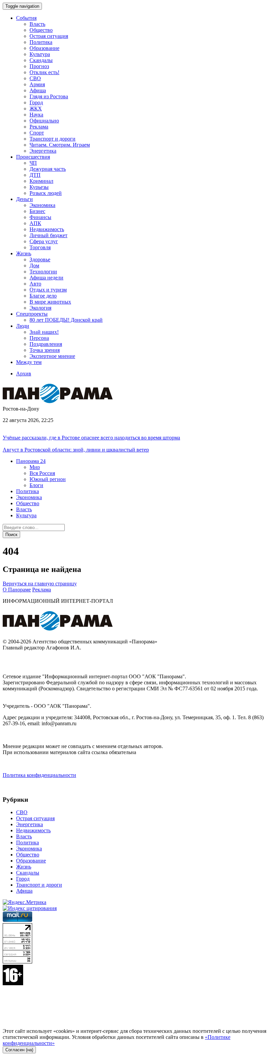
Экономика (42, 205)
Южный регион (48, 479)
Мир (35, 467)
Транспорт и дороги (52, 139)
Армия (37, 84)
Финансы (40, 217)
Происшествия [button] (33, 157)
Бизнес (37, 211)
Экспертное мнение (52, 356)
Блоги (36, 485)
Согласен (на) (19, 1049)
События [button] (26, 18)
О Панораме (17, 589)
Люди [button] (22, 326)
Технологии (43, 271)
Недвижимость (47, 229)
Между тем (29, 362)
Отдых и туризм (48, 290)
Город (36, 102)
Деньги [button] (24, 199)
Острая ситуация (49, 36)
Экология (40, 308)
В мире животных (50, 302)
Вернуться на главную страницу (40, 583)
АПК (35, 223)
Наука (36, 114)
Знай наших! (44, 332)
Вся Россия (42, 473)
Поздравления (46, 344)
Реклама (39, 126)
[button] (31, 461)
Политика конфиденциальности (39, 775)
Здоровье (40, 259)
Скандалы (41, 60)
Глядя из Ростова (49, 96)
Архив (23, 373)
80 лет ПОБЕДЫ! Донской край (66, 320)
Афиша (38, 90)
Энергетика (43, 151)
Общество (41, 30)
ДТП (35, 175)
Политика (41, 42)
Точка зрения (45, 350)
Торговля (40, 247)
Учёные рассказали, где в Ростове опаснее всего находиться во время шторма (91, 437)
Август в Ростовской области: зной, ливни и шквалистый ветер (76, 450)
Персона (39, 338)
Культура (40, 54)
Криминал (41, 181)
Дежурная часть (48, 169)
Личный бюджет (48, 235)
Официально (44, 120)
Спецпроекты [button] (32, 314)
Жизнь (23, 866)
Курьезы (39, 187)
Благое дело (43, 296)
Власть (37, 24)
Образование (44, 48)
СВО (35, 78)
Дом (34, 265)
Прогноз (39, 66)
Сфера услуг (44, 241)
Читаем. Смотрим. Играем (60, 145)
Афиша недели (46, 277)
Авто (35, 283)
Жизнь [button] (23, 253)
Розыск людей (46, 193)
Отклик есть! (44, 72)
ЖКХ (36, 108)
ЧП (33, 163)
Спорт (37, 133)
